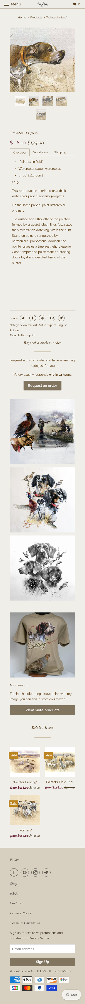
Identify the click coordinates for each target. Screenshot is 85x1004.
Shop (13, 884)
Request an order (42, 386)
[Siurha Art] (42, 4)
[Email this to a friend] (61, 318)
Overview (19, 152)
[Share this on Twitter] (22, 318)
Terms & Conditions (25, 923)
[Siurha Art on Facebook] (15, 872)
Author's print (47, 325)
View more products (43, 710)
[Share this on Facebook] (32, 318)
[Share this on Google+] (51, 318)
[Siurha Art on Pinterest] (26, 872)
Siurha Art (28, 971)
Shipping (60, 152)
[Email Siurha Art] (47, 872)
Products (36, 17)
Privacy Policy (21, 913)
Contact (15, 903)
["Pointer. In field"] (42, 59)
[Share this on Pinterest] (42, 318)
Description (40, 152)
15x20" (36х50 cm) (24, 281)
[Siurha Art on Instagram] (36, 872)
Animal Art (30, 325)
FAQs (14, 893)
